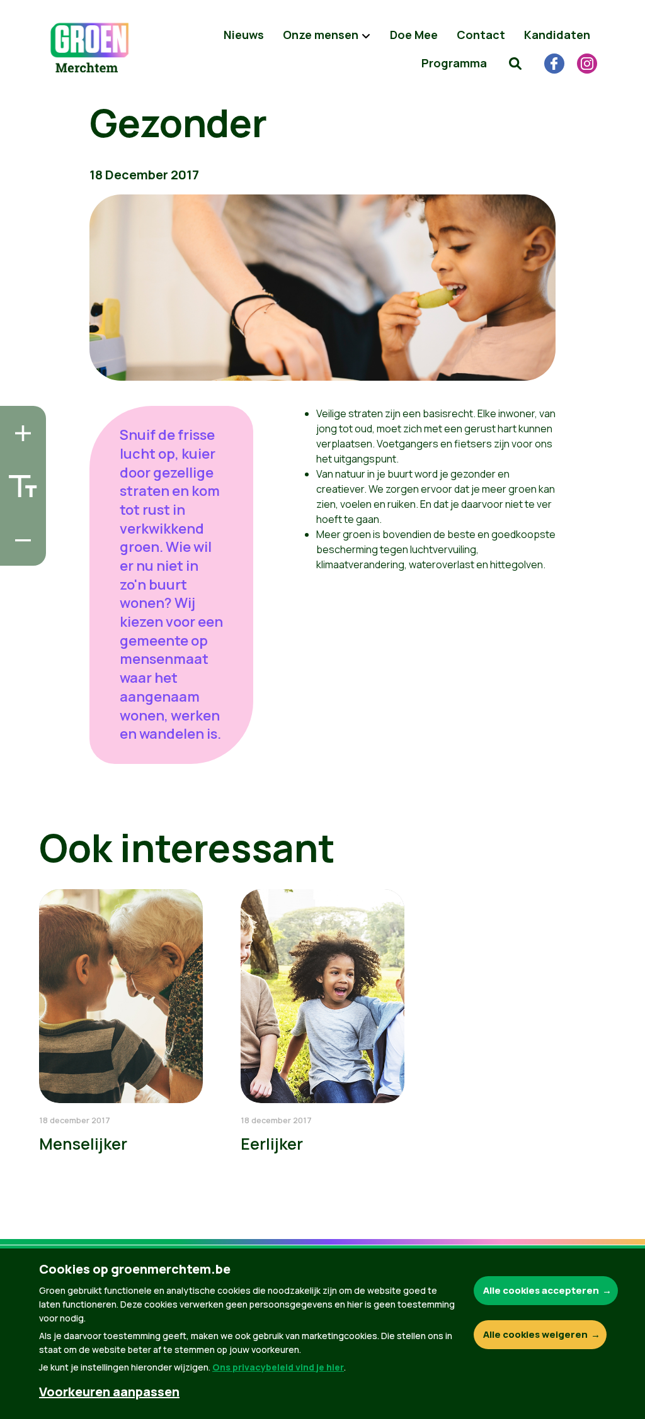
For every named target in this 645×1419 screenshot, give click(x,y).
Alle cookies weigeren (535, 1334)
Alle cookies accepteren (541, 1290)
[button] (515, 62)
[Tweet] (19, 516)
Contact (481, 34)
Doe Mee (414, 34)
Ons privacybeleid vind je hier (278, 1367)
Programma (454, 62)
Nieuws (244, 34)
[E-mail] (19, 552)
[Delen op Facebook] (19, 481)
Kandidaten (557, 34)
